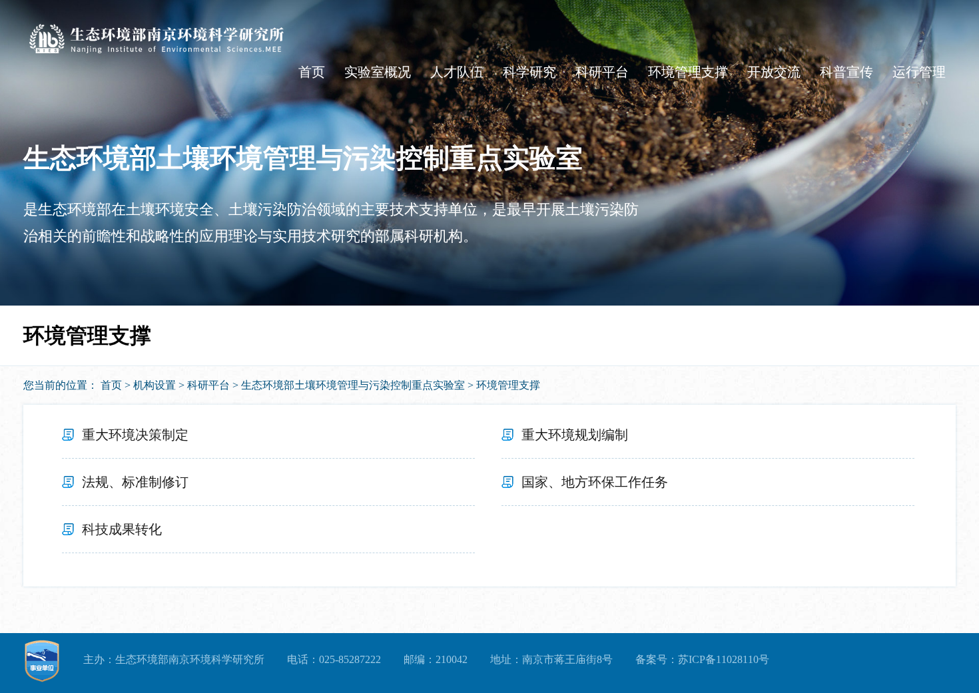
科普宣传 (846, 72)
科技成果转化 (122, 529)
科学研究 (529, 72)
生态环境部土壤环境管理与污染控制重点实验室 (353, 385)
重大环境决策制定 (135, 434)
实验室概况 (377, 72)
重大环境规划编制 (574, 434)
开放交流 (774, 72)
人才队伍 (457, 72)
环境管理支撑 (688, 72)
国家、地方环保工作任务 (594, 482)
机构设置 (154, 385)
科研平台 (602, 72)
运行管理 (919, 72)
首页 (311, 72)
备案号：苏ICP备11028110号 (702, 659)
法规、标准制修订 (135, 482)
